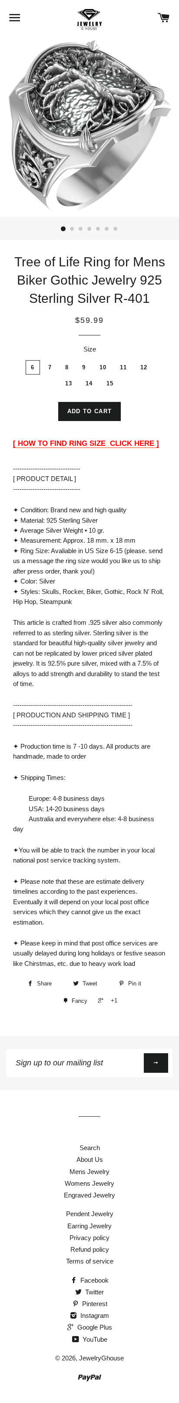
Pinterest (93, 1303)
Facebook (94, 1280)
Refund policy (89, 1249)
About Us (89, 1159)
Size (89, 349)
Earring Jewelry (89, 1226)
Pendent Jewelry (89, 1213)
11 (123, 367)
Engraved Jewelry (89, 1195)
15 (110, 383)
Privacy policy (89, 1237)
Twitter (93, 1292)
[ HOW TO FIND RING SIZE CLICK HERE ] (86, 443)
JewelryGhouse (101, 1358)
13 (69, 383)
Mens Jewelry (89, 1171)
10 (103, 367)
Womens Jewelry (89, 1183)
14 (89, 383)
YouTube (94, 1339)
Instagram (94, 1315)
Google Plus (94, 1327)
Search (90, 1147)
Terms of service (89, 1261)
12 (144, 367)
